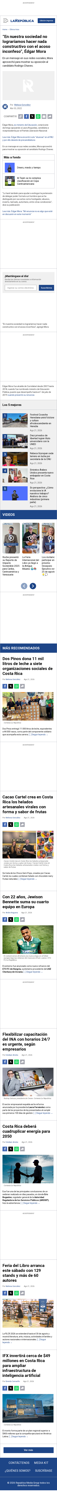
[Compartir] (50, 116)
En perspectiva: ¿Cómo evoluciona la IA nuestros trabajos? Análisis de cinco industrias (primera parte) (41, 495)
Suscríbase (43, 1470)
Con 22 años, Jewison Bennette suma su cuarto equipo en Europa (25, 901)
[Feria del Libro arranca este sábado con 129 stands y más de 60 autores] (27, 1313)
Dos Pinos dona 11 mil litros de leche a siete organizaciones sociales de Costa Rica (27, 666)
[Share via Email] (44, 116)
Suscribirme (46, 288)
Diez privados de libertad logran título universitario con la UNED (40, 440)
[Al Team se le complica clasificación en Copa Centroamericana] (10, 181)
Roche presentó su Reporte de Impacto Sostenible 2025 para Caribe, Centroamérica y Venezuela (10, 566)
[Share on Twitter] (32, 116)
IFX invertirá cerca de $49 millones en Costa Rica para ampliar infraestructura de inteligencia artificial (26, 1365)
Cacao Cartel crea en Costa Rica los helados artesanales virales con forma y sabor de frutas (27, 804)
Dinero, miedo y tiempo (29, 167)
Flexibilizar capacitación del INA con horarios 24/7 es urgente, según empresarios (26, 1042)
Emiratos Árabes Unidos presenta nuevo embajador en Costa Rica (41, 474)
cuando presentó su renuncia (21, 395)
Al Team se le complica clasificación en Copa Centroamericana (29, 181)
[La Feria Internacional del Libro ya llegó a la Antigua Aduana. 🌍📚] (31, 538)
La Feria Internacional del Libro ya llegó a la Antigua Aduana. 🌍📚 (30, 563)
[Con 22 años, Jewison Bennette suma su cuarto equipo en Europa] (27, 939)
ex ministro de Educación (25, 125)
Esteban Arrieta (12, 1055)
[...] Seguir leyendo (37, 734)
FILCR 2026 (10, 1334)
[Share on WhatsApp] (38, 116)
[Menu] (6, 21)
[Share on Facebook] (26, 116)
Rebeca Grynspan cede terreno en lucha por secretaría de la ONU (41, 456)
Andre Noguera (12, 913)
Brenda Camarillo (13, 1381)
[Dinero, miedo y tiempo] (10, 167)
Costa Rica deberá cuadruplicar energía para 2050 (26, 1131)
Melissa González (22, 105)
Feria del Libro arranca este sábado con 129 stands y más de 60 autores (23, 1273)
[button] (46, 20)
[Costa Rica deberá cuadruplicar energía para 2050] (27, 1169)
